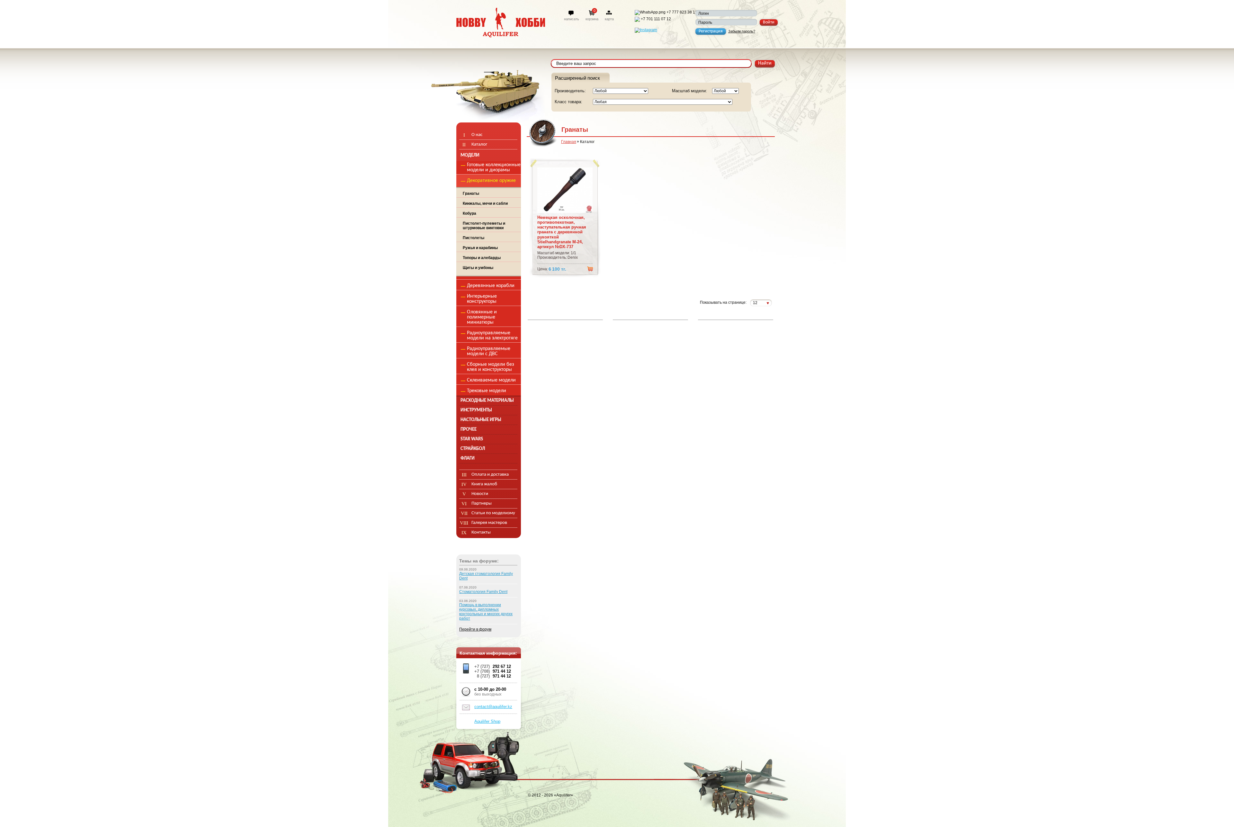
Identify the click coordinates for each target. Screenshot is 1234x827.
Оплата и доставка (490, 474)
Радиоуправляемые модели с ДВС (488, 351)
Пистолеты (473, 238)
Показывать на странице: (723, 303)
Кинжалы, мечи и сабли (485, 203)
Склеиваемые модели (491, 380)
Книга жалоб (484, 484)
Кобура (469, 213)
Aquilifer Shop (487, 721)
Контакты (481, 532)
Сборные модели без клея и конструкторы (490, 367)
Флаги (468, 458)
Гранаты (471, 193)
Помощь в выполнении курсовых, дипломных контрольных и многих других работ (486, 612)
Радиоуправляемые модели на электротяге (492, 335)
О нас (476, 134)
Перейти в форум (475, 629)
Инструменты (476, 410)
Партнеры (481, 503)
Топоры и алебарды (482, 258)
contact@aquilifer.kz (493, 706)
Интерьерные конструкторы (482, 299)
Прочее (469, 429)
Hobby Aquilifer (500, 22)
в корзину (590, 268)
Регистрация (711, 31)
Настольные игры (481, 420)
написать (571, 19)
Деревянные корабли (490, 285)
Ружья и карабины (480, 248)
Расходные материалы (487, 400)
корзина (592, 19)
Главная (568, 141)
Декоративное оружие (491, 180)
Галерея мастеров (489, 522)
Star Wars (472, 439)
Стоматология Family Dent (483, 591)
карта (609, 19)
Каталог (479, 144)
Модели (470, 155)
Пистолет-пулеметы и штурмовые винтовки (484, 225)
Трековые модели (486, 390)
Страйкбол (473, 448)
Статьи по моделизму (493, 513)
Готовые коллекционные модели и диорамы (494, 167)
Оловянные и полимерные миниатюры (482, 317)
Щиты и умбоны (478, 267)
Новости (479, 493)
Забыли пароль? (741, 31)
